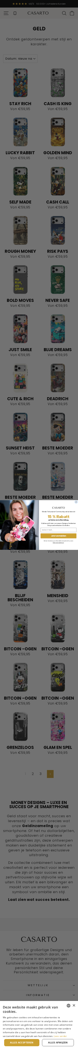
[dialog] (39, 1025)
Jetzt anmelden (58, 536)
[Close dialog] (76, 502)
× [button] (73, 1005)
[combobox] (68, 1006)
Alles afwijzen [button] (58, 1042)
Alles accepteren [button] (21, 1042)
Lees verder (60, 1036)
